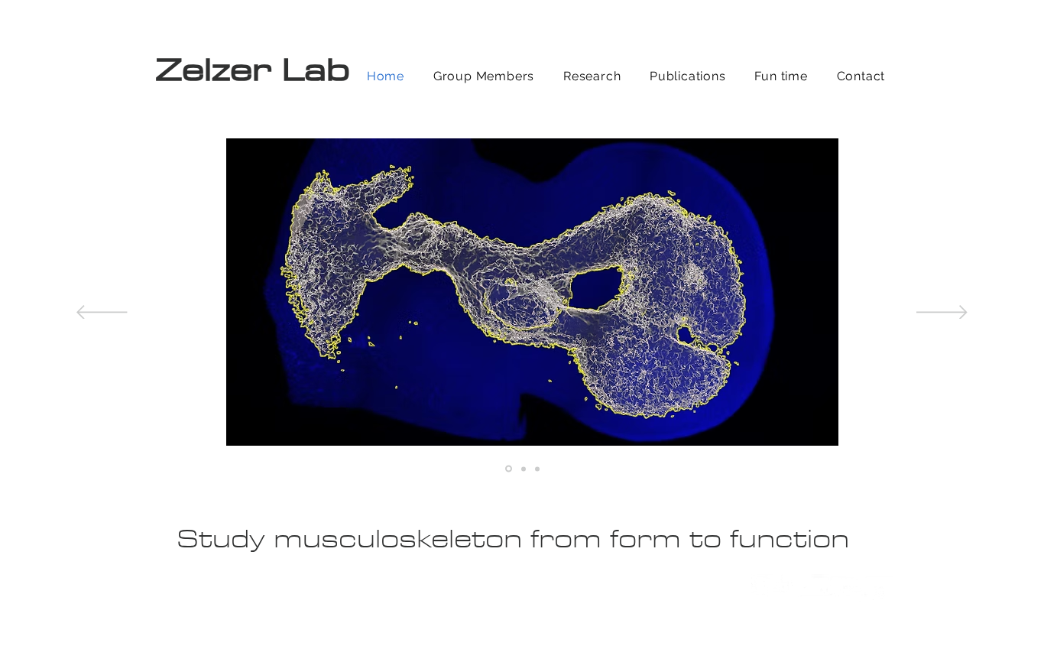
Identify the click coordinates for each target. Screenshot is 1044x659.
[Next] (942, 313)
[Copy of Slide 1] (507, 468)
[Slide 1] (522, 469)
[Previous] (102, 313)
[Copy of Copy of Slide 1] (537, 468)
